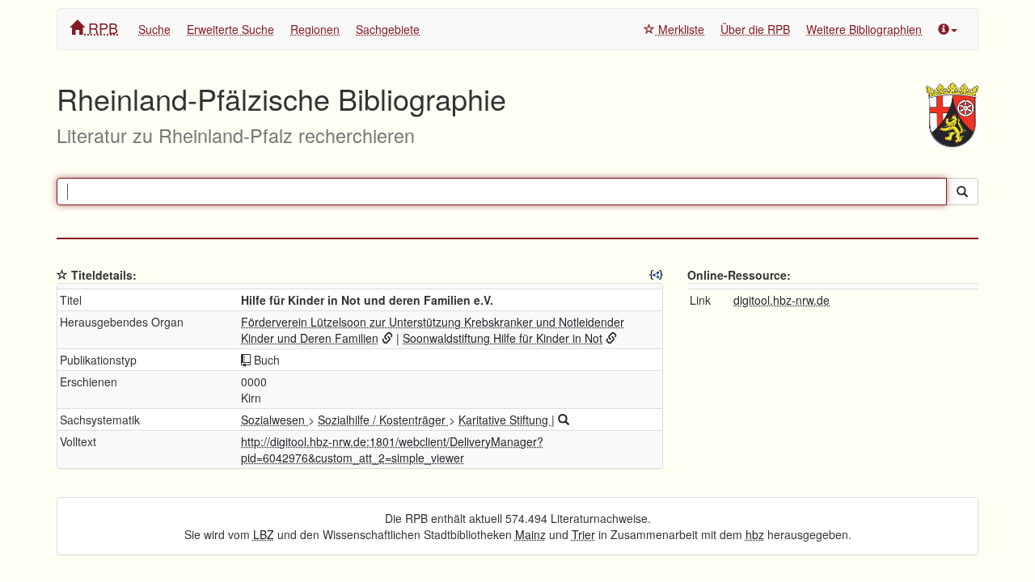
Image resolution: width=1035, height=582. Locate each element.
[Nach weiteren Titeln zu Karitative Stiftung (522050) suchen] (563, 419)
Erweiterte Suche (230, 29)
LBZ (263, 534)
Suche (154, 29)
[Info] (947, 29)
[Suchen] (962, 191)
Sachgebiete (388, 29)
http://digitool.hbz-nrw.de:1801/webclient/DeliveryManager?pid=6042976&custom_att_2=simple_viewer (392, 449)
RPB (101, 27)
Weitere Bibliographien (864, 29)
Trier (583, 534)
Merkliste (679, 29)
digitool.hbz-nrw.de (781, 300)
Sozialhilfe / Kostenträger (383, 419)
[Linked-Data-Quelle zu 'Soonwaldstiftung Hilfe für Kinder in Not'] (611, 338)
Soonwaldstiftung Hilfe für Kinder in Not (502, 338)
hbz (755, 534)
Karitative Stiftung (504, 419)
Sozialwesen (274, 419)
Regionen (315, 29)
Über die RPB (755, 29)
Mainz (530, 534)
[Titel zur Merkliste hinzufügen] (62, 275)
